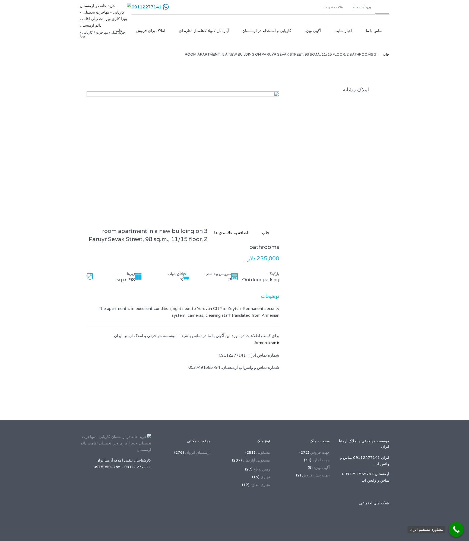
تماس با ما (374, 30)
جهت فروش (320, 452)
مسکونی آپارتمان (256, 460)
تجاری (265, 477)
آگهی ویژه (313, 30)
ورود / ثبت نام (362, 7)
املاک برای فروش (150, 30)
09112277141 (146, 7)
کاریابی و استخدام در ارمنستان (266, 30)
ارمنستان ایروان (198, 452)
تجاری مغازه (260, 484)
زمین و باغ (261, 469)
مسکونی (263, 452)
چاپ (267, 232)
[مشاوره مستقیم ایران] (456, 529)
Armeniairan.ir (266, 342)
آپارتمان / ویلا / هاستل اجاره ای (204, 30)
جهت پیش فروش (316, 475)
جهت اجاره (321, 460)
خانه (119, 30)
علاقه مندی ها (334, 7)
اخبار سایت (343, 30)
